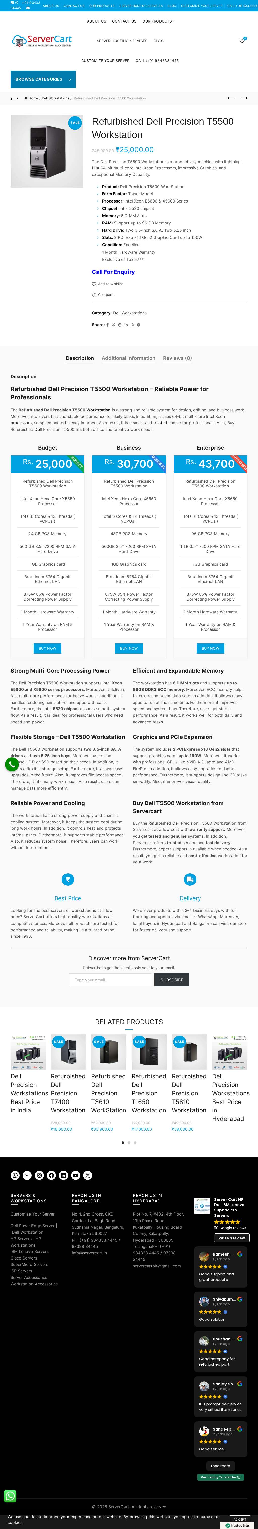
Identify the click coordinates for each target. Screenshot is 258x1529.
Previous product (231, 98)
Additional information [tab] (128, 358)
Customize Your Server (201, 6)
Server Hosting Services (141, 6)
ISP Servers (21, 1270)
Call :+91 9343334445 (157, 60)
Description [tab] (80, 358)
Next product (243, 98)
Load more (220, 1465)
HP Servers (21, 1238)
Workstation (98, 409)
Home (33, 98)
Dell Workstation (27, 1232)
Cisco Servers (24, 1258)
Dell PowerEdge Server (33, 1225)
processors (21, 422)
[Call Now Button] (12, 764)
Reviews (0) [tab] (177, 358)
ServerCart (118, 1506)
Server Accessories (29, 1277)
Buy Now (47, 648)
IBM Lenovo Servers (30, 1251)
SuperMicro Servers (29, 1264)
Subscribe (171, 979)
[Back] (14, 98)
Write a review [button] (232, 1238)
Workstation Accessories (34, 1283)
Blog (172, 6)
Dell (38, 429)
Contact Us (74, 6)
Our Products (102, 6)
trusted (160, 422)
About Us (51, 6)
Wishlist (245, 38)
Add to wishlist (110, 284)
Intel (210, 416)
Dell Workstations (55, 98)
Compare (105, 295)
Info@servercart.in (28, 13)
